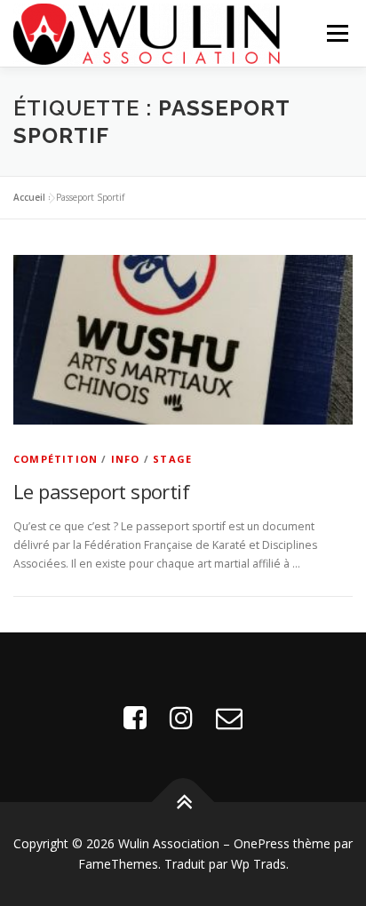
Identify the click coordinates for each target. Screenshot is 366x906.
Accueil (29, 197)
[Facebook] (135, 717)
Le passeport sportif (101, 491)
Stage (172, 458)
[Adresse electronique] (229, 717)
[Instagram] (181, 717)
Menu (336, 33)
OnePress (262, 843)
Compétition (55, 458)
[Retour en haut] (183, 801)
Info (125, 458)
